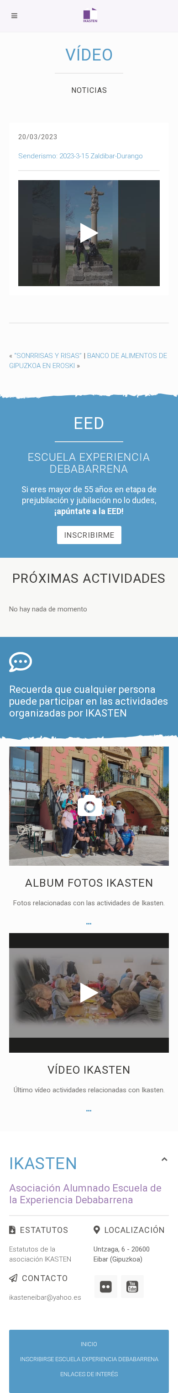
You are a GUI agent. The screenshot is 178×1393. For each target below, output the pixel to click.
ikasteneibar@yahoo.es (45, 1297)
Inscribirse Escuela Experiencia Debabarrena (89, 1359)
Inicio (89, 1344)
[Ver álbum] (89, 924)
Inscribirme (89, 535)
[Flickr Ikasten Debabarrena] (105, 1286)
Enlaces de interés (89, 1374)
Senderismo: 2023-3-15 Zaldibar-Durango (80, 156)
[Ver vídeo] (89, 1111)
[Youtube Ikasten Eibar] (132, 1286)
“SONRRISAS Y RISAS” (48, 356)
